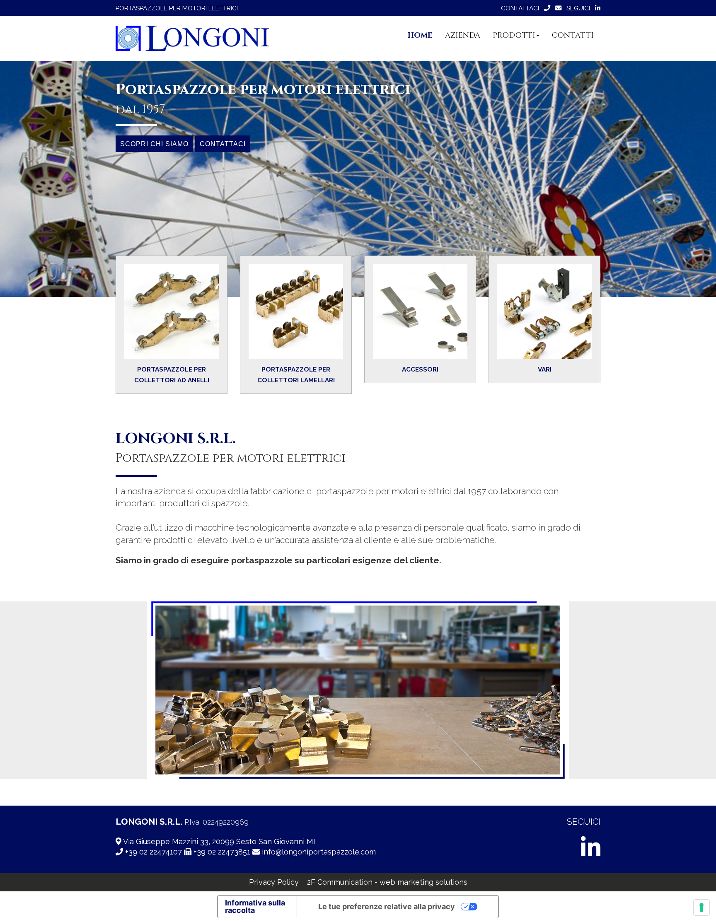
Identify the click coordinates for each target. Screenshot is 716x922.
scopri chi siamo (154, 143)
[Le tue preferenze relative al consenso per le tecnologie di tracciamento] (701, 907)
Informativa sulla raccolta (255, 906)
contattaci (223, 143)
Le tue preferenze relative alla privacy (386, 906)
